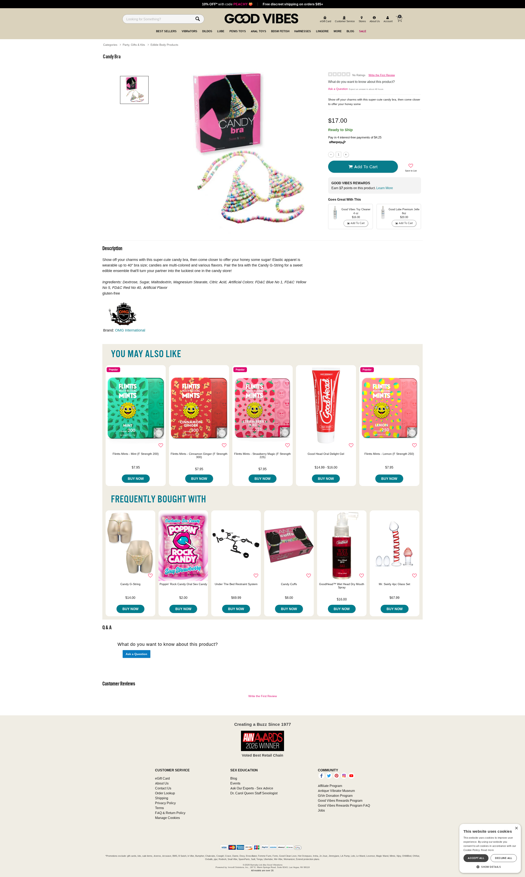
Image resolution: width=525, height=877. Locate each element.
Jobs (321, 810)
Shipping (161, 798)
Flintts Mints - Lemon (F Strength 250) (389, 454)
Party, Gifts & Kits (134, 45)
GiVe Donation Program (335, 796)
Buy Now (136, 479)
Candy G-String (130, 584)
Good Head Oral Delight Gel (326, 454)
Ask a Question (338, 88)
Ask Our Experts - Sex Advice (251, 788)
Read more (487, 850)
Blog (233, 778)
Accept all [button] (476, 858)
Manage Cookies (167, 818)
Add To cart (366, 166)
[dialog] (490, 848)
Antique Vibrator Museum (336, 791)
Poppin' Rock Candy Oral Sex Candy (183, 584)
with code (227, 4)
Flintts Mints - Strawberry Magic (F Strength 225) (262, 455)
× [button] (516, 828)
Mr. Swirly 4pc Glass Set (394, 584)
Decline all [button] (503, 858)
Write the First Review (382, 75)
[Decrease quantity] (331, 154)
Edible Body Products (164, 45)
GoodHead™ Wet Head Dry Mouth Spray (341, 585)
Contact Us (163, 788)
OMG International (130, 330)
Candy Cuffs (289, 584)
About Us (162, 783)
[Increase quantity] (346, 154)
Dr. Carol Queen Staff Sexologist (253, 793)
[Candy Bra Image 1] (246, 151)
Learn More (384, 188)
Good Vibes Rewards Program (340, 800)
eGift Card (162, 778)
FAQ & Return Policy (170, 813)
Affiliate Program (330, 786)
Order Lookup (165, 793)
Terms (159, 808)
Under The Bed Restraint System (236, 584)
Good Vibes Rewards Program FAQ (344, 805)
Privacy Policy (165, 803)
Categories (110, 45)
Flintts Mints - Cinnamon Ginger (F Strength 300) (199, 455)
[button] (490, 867)
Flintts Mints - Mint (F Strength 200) (136, 454)
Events (235, 783)
